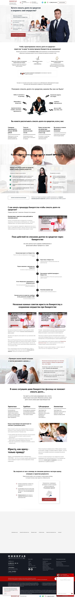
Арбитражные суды (15, 532)
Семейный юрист (45, 561)
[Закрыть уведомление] (19, 587)
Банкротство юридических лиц (51, 532)
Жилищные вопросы (46, 566)
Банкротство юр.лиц (59, 563)
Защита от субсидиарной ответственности (62, 565)
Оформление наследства (47, 567)
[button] (62, 2)
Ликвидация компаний (59, 564)
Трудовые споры (45, 570)
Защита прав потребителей (47, 563)
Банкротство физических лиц (24, 532)
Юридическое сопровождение (61, 561)
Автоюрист (59, 532)
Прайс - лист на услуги (31, 565)
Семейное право (41, 532)
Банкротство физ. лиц (46, 564)
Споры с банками (45, 565)
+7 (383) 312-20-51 (53, 2)
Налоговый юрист (59, 562)
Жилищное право (34, 532)
